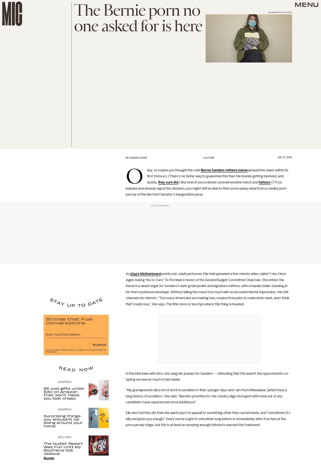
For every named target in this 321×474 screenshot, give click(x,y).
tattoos (264, 182)
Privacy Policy (51, 352)
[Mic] (12, 13)
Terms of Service (96, 350)
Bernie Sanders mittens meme (224, 170)
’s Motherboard (145, 274)
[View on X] (209, 339)
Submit (99, 344)
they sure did (168, 182)
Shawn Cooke (138, 157)
